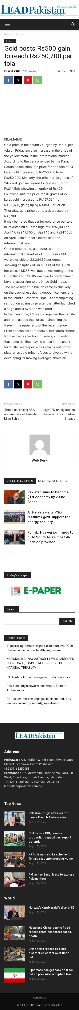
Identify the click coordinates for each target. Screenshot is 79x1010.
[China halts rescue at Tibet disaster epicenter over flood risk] (14, 954)
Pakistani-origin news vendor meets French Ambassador (36, 688)
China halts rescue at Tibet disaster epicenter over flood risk (49, 953)
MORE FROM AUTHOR (52, 481)
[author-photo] (39, 454)
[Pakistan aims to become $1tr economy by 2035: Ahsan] (14, 497)
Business (20, 34)
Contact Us (39, 997)
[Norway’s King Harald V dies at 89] (14, 913)
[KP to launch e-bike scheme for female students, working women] (14, 859)
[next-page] (13, 552)
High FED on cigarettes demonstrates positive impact (59, 414)
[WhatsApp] (37, 80)
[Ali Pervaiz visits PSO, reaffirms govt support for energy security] (14, 517)
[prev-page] (6, 552)
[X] (18, 80)
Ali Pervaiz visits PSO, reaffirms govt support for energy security (48, 517)
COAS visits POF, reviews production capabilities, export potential (50, 837)
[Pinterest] (28, 80)
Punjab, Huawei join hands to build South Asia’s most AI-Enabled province (50, 537)
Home (7, 34)
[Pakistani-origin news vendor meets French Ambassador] (14, 818)
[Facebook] (8, 80)
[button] (7, 24)
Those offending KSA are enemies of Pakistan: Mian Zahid (21, 414)
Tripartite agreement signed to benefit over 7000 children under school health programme (40, 648)
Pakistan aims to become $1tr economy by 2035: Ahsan (48, 497)
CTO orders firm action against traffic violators (38, 677)
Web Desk (14, 70)
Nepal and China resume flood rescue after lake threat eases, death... (50, 932)
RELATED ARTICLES (20, 481)
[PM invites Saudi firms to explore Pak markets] (14, 879)
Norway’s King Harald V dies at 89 (51, 907)
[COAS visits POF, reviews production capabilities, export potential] (14, 838)
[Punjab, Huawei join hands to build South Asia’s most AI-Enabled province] (14, 537)
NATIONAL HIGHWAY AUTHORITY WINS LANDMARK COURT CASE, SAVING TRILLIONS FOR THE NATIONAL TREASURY (40, 663)
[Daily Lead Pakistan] (39, 10)
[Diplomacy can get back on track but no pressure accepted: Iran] (14, 975)
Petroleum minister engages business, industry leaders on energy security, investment (39, 701)
